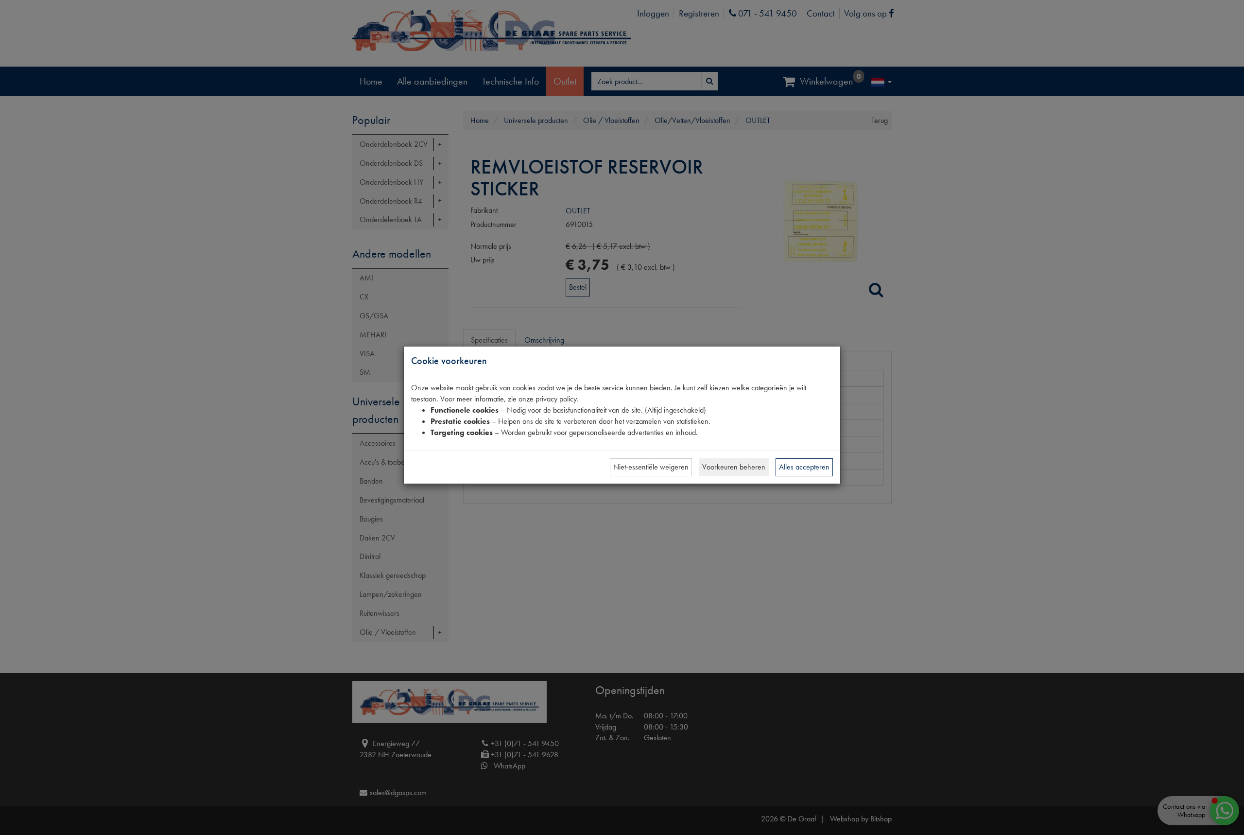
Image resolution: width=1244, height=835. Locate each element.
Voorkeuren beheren (733, 467)
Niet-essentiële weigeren (651, 467)
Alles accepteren (804, 467)
